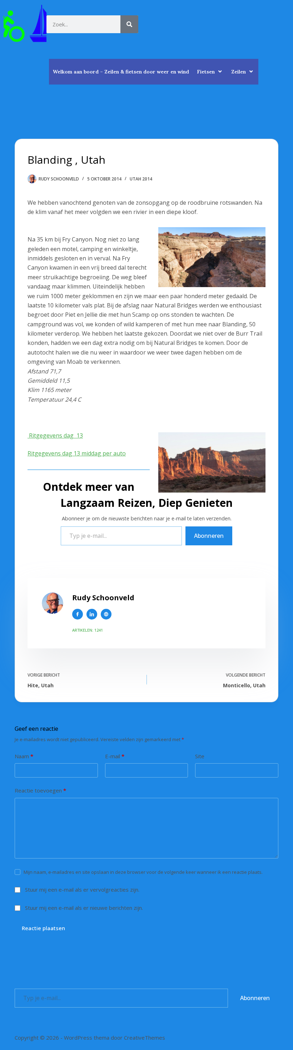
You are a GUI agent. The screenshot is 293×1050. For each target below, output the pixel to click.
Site (199, 756)
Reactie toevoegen (40, 790)
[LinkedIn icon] (91, 614)
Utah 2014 (141, 179)
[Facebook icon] (77, 614)
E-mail (114, 756)
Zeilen (238, 71)
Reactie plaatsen (43, 928)
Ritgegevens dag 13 (55, 435)
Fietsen (206, 71)
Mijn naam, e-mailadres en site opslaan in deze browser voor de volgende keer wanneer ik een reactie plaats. (143, 872)
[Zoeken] (129, 24)
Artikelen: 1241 (87, 630)
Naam (24, 756)
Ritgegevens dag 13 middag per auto (77, 453)
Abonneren (209, 536)
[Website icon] (106, 614)
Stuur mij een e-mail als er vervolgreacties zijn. (82, 889)
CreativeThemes (144, 1037)
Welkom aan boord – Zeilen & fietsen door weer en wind (121, 71)
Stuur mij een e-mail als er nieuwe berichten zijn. (84, 907)
